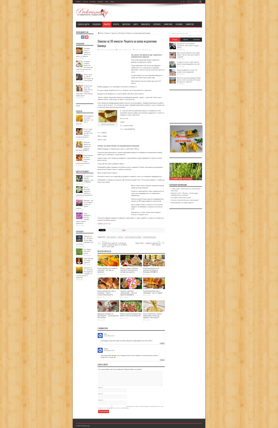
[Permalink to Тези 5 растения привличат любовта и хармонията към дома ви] (79, 192)
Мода (112, 1)
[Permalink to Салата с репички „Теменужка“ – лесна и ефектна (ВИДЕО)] (131, 288)
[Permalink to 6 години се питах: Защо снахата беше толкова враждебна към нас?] (172, 67)
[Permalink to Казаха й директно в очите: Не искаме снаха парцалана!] (172, 75)
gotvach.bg (106, 223)
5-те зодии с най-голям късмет (88, 251)
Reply (162, 343)
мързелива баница (149, 237)
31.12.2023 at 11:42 (109, 335)
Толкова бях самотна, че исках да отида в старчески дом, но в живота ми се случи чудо (114, 244)
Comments (196, 39)
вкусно (120, 237)
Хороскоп (157, 24)
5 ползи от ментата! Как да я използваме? (185, 200)
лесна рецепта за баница (133, 237)
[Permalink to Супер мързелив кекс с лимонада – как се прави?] (154, 288)
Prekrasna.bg (85, 426)
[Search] (200, 1)
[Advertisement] (114, 68)
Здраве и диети (83, 24)
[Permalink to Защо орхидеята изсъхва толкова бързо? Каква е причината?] (79, 218)
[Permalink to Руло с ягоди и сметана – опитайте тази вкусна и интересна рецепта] (131, 266)
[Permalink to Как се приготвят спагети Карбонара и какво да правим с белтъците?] (154, 311)
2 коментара (138, 49)
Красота (116, 24)
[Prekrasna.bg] (92, 16)
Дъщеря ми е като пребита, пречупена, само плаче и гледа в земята (188, 45)
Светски (85, 1)
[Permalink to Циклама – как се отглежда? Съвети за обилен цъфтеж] (79, 205)
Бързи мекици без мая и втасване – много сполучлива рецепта (107, 293)
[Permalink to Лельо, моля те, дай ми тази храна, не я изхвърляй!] (79, 80)
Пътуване (179, 24)
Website (100, 400)
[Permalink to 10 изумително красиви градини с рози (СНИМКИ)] (79, 181)
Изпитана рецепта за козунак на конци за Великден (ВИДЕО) (151, 270)
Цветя (135, 24)
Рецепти (107, 24)
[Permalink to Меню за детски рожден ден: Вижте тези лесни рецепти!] (131, 311)
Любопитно (145, 24)
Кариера (100, 1)
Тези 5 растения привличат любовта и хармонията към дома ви (84, 191)
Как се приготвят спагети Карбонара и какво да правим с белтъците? (152, 315)
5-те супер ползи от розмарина (181, 178)
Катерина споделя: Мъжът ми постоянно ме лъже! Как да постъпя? (84, 65)
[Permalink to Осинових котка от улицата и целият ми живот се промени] (79, 53)
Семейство (190, 24)
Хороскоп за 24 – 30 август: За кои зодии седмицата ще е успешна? (84, 240)
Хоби (106, 1)
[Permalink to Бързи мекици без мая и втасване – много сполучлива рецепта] (108, 288)
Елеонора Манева (110, 49)
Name (100, 387)
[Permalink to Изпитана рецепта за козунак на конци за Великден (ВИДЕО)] (154, 266)
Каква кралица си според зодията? (88, 260)
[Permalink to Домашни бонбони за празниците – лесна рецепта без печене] (108, 311)
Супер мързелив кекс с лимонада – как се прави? (152, 292)
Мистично (126, 24)
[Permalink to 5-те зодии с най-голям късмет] (79, 254)
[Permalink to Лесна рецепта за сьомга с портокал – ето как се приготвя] (108, 266)
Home (101, 33)
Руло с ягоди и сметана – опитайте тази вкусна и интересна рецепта (129, 270)
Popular (174, 39)
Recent (185, 39)
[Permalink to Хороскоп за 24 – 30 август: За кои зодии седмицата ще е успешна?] (79, 241)
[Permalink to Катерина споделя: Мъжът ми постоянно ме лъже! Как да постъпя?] (79, 66)
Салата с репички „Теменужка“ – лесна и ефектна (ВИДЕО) (128, 293)
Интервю (93, 1)
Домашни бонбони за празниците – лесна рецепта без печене (108, 315)
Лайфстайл (168, 24)
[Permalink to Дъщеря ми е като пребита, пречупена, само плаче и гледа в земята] (172, 49)
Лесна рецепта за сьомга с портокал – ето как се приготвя (107, 270)
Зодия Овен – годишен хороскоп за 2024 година (148, 243)
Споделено (97, 24)
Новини (78, 1)
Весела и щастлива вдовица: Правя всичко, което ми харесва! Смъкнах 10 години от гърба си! (189, 80)
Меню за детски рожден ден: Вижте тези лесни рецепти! (131, 315)
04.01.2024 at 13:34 (109, 350)
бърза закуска (111, 237)
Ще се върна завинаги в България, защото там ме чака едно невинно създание (188, 55)
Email (100, 394)
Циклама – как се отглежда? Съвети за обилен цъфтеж (84, 204)
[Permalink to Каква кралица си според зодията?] (79, 264)
